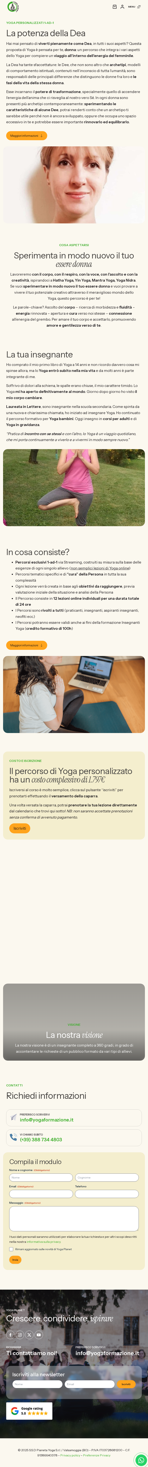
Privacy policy (70, 1455)
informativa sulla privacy (44, 1242)
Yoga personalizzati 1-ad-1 (30, 23)
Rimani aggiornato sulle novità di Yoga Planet (43, 1249)
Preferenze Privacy (96, 1455)
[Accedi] (122, 7)
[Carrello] (115, 7)
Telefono (81, 1186)
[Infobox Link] (74, 1117)
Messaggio (25, 1202)
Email (21, 1186)
